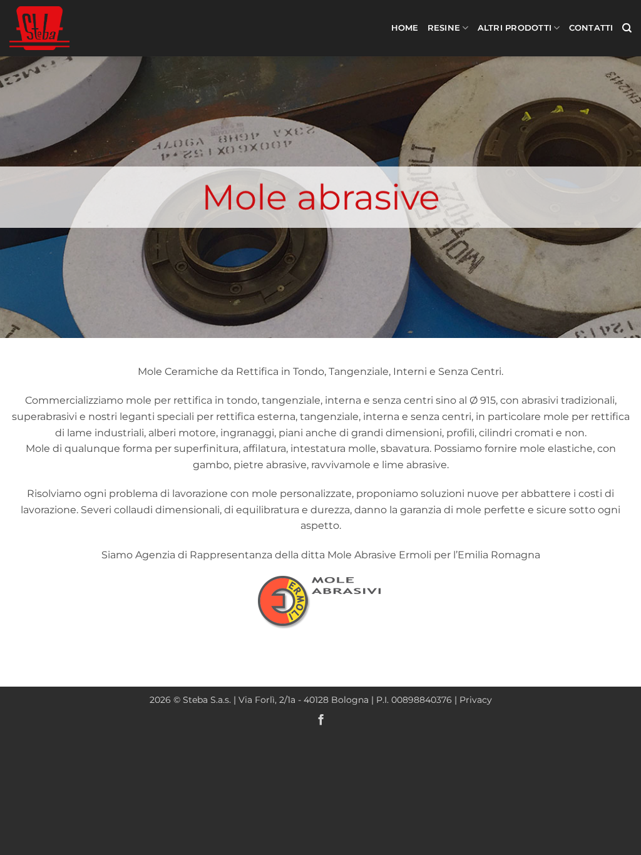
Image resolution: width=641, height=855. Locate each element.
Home (405, 28)
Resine (444, 28)
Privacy (475, 699)
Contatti (591, 28)
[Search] (627, 28)
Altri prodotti (515, 28)
